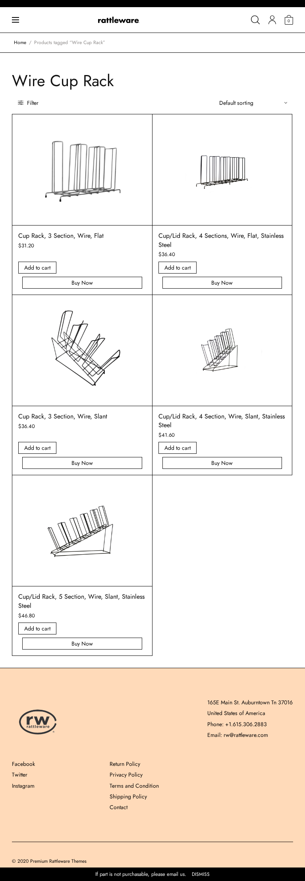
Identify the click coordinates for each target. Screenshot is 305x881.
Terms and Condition (134, 786)
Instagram (23, 786)
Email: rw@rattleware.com (237, 735)
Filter (32, 103)
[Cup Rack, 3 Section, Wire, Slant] (82, 350)
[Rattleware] (118, 20)
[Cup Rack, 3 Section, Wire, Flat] (82, 170)
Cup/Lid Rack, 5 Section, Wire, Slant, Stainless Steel (81, 601)
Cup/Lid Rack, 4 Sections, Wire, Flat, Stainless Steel (221, 240)
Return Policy (125, 764)
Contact (118, 807)
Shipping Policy (128, 796)
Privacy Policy (126, 775)
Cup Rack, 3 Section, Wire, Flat (61, 235)
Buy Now (82, 283)
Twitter (19, 775)
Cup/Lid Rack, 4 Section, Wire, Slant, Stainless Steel (221, 421)
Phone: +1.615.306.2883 (237, 724)
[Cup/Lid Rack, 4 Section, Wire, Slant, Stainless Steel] (222, 350)
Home (20, 42)
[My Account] (272, 20)
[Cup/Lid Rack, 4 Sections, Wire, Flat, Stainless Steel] (222, 170)
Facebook (23, 764)
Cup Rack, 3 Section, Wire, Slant (62, 416)
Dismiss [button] (201, 874)
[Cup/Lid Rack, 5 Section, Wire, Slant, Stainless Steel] (82, 531)
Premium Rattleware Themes (58, 861)
